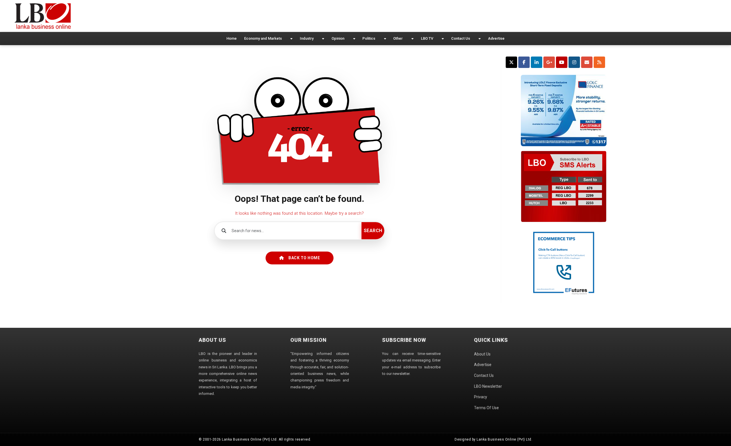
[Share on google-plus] (549, 62)
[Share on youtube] (561, 62)
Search (373, 230)
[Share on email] (587, 62)
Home (231, 38)
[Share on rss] (599, 62)
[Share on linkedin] (536, 62)
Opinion (338, 38)
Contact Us (460, 38)
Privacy (480, 397)
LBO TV (427, 38)
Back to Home (304, 258)
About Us (482, 354)
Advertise (496, 38)
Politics (368, 38)
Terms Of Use (486, 407)
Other (398, 38)
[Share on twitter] (511, 62)
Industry (307, 38)
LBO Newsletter (488, 386)
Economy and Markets (263, 38)
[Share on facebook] (524, 62)
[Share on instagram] (574, 62)
